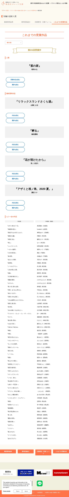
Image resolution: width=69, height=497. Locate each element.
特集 (66, 3)
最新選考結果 (8, 22)
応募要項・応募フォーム (43, 22)
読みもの (42, 3)
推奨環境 (39, 492)
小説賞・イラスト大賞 (52, 3)
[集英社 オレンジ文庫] (13, 4)
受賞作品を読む (15, 79)
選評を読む (15, 84)
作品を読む (15, 115)
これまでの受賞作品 (31, 10)
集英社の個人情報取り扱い (53, 492)
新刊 (32, 3)
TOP (3, 10)
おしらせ (61, 3)
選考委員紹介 (25, 22)
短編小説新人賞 (21, 10)
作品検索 (36, 3)
